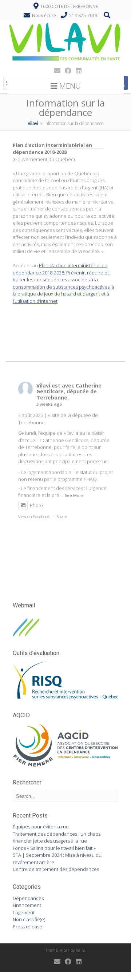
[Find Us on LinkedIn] (76, 70)
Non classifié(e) (29, 919)
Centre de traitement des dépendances (56, 869)
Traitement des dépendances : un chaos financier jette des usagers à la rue (56, 837)
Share (62, 516)
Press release (27, 926)
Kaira (81, 950)
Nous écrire (44, 15)
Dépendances (28, 898)
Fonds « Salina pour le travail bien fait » (54, 848)
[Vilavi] (65, 61)
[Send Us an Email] (54, 70)
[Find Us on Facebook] (65, 70)
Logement (24, 912)
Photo (36, 505)
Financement (27, 905)
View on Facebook (34, 516)
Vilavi (43, 385)
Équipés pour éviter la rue (41, 826)
